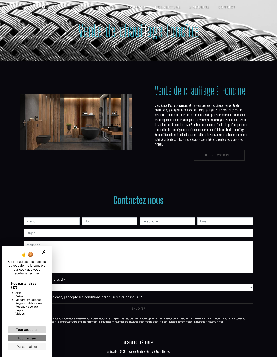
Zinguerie (199, 7)
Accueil (50, 7)
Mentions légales (160, 351)
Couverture (168, 7)
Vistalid (114, 351)
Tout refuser (27, 338)
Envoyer (139, 308)
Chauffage (135, 7)
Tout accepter (27, 330)
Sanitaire (106, 7)
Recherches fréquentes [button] (139, 343)
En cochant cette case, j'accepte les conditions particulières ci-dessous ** (85, 297)
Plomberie (77, 7)
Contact (226, 7)
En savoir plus (221, 155)
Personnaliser (27, 347)
